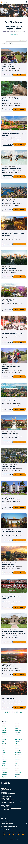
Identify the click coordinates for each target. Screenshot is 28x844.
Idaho (3, 748)
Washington (17, 770)
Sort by (3, 43)
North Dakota (18, 741)
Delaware (4, 739)
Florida (3, 741)
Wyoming (17, 776)
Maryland (4, 765)
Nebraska (17, 726)
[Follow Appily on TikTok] (18, 834)
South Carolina (18, 754)
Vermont (17, 765)
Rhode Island (18, 752)
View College (7, 74)
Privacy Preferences (5, 809)
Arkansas (4, 730)
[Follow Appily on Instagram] (4, 834)
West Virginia (18, 772)
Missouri (4, 776)
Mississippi (4, 774)
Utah (16, 763)
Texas (16, 761)
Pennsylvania (18, 750)
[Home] (4, 2)
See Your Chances (19, 74)
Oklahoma (17, 745)
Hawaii (3, 745)
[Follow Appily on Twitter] (9, 834)
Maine (3, 763)
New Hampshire (18, 730)
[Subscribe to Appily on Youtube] (23, 834)
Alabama (4, 723)
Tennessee (17, 759)
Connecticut (5, 737)
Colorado (4, 734)
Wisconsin (17, 774)
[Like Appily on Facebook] (13, 834)
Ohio (16, 743)
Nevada (16, 728)
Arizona (4, 728)
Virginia (16, 767)
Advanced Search (23, 39)
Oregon (16, 748)
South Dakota (18, 756)
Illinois (3, 750)
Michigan (4, 770)
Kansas (3, 756)
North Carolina (18, 739)
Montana (17, 723)
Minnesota (4, 772)
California (4, 732)
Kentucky (4, 759)
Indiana (3, 752)
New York (17, 737)
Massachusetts (5, 767)
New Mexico (17, 734)
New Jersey (17, 732)
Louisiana (4, 761)
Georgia (4, 743)
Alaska (3, 726)
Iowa (3, 754)
